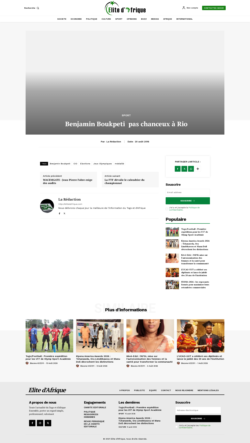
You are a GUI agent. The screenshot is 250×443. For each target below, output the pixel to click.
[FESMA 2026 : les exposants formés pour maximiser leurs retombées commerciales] (172, 284)
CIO (75, 163)
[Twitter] (64, 213)
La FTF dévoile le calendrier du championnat (124, 181)
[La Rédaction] (47, 205)
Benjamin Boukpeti (60, 163)
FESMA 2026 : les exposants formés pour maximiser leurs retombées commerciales (195, 284)
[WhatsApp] (191, 169)
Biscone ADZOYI (37, 363)
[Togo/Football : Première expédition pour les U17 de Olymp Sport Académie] (172, 232)
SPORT (126, 115)
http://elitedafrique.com (70, 204)
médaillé (119, 163)
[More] (198, 169)
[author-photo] (27, 363)
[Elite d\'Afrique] (125, 8)
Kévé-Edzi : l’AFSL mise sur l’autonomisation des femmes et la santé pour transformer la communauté (195, 259)
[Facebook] (59, 213)
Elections (85, 163)
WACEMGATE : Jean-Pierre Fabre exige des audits (67, 181)
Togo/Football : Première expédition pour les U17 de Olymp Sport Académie (194, 232)
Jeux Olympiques (102, 163)
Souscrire (186, 201)
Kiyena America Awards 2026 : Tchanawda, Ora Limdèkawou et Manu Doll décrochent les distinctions (195, 245)
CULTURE (122, 427)
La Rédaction (113, 141)
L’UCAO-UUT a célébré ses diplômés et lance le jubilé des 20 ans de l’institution (194, 272)
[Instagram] (40, 423)
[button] (32, 8)
